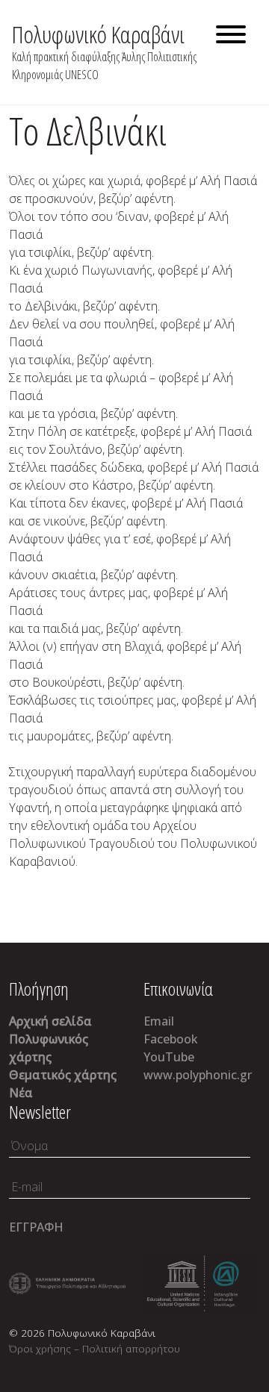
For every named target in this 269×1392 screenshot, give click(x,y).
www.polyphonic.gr (197, 1075)
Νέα (21, 1092)
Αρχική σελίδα (50, 1021)
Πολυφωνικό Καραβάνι (98, 34)
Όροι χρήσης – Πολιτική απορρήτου (94, 1348)
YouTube (168, 1057)
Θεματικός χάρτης (63, 1075)
